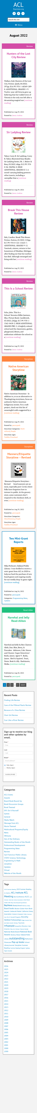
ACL (18, 5)
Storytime (18, 945)
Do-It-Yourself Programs (14, 917)
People (13, 431)
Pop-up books (18, 942)
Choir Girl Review (11, 715)
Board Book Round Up (13, 801)
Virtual (6, 870)
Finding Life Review (12, 700)
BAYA (9, 902)
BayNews (8, 905)
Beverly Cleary (26, 905)
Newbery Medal (15, 935)
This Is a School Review (18, 288)
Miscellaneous (9, 519)
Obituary (7, 836)
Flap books (21, 923)
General (7, 817)
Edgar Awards (25, 920)
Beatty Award (17, 905)
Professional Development (14, 845)
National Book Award (12, 932)
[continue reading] (24, 259)
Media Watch (9, 820)
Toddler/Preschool (11, 437)
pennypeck (16, 425)
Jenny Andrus (17, 115)
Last (5, 750)
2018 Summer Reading (10, 889)
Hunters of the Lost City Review (18, 55)
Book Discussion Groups (13, 804)
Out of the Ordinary (12, 839)
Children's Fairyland (17, 914)
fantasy (16, 923)
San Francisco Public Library (15, 855)
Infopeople (9, 925)
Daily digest (10, 765)
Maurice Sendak (24, 929)
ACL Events (8, 795)
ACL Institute (17, 892)
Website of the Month (12, 873)
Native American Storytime (18, 368)
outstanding (17, 938)
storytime (8, 864)
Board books (9, 908)
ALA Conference (19, 897)
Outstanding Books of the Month (17, 842)
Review (7, 851)
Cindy (25, 914)
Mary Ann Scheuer (15, 929)
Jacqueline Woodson (21, 926)
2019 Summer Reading (24, 889)
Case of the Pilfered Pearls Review (17, 705)
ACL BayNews (7, 893)
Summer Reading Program (17, 948)
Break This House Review (18, 211)
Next (23, 685)
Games (6, 813)
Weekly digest (10, 768)
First (6, 742)
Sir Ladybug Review (19, 132)
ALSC (27, 896)
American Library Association (16, 900)
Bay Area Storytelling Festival (19, 902)
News (6, 832)
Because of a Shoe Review (14, 710)
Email (6, 757)
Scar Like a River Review (14, 720)
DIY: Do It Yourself (11, 810)
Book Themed (9, 807)
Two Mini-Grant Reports (18, 540)
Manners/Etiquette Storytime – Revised (18, 455)
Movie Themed (10, 826)
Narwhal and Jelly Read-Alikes (18, 619)
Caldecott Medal (15, 911)
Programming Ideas (20, 598)
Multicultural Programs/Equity (16, 829)
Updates (7, 601)
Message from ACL (11, 823)
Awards (7, 798)
